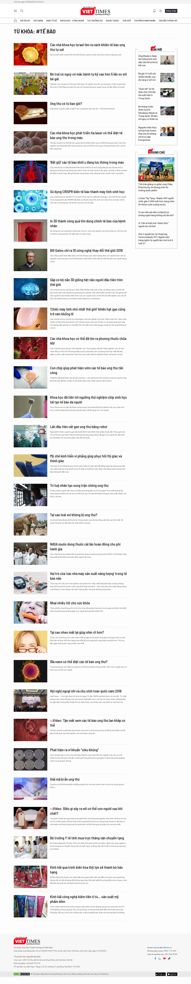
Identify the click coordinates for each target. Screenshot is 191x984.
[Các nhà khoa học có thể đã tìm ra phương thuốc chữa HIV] (30, 348)
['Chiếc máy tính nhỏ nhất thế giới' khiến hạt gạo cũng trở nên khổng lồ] (30, 318)
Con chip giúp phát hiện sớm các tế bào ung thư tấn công (86, 370)
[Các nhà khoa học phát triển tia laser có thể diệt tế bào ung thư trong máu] (30, 142)
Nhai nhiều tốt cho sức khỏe (70, 603)
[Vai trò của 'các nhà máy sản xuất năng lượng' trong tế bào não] (30, 583)
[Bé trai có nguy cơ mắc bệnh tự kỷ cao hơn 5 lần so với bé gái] (30, 83)
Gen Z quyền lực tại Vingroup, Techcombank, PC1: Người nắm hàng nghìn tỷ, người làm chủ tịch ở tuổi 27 (155, 239)
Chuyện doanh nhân (144, 21)
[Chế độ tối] (160, 11)
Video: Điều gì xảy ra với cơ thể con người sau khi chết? (86, 810)
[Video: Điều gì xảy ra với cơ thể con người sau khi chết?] (30, 818)
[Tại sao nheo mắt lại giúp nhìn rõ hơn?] (30, 642)
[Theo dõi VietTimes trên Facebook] (155, 958)
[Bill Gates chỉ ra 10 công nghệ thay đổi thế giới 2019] (30, 260)
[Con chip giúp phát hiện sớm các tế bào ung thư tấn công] (30, 377)
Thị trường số (95, 21)
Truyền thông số (168, 21)
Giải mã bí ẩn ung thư (65, 779)
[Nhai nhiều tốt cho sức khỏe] (30, 612)
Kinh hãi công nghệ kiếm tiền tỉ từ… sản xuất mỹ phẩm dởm (84, 899)
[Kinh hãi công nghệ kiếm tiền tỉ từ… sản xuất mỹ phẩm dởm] (30, 906)
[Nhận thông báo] (154, 11)
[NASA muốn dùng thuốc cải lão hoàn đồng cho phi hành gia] (30, 554)
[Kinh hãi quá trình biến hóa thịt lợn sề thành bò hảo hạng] (30, 877)
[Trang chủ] (15, 21)
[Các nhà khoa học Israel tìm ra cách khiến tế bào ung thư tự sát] (30, 54)
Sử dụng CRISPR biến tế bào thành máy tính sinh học (87, 191)
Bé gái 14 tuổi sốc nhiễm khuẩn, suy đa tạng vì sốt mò (147, 76)
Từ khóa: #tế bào (35, 31)
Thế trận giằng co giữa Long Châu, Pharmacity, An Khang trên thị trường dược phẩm (155, 187)
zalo (160, 958)
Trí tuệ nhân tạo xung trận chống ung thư (79, 485)
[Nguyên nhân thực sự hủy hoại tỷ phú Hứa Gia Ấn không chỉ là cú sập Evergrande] (167, 131)
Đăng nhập (171, 11)
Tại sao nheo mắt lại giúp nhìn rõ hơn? (77, 632)
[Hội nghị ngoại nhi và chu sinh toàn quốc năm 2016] (30, 700)
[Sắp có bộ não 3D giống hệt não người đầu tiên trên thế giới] (30, 289)
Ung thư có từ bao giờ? (66, 103)
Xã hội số (25, 21)
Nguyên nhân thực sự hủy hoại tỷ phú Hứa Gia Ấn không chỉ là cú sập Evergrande (147, 133)
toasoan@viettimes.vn (162, 947)
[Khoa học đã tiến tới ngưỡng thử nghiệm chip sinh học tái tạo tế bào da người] (30, 407)
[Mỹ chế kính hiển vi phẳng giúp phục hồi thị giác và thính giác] (30, 465)
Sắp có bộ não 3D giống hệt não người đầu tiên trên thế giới (86, 282)
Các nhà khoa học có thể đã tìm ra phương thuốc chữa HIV (88, 340)
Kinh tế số (51, 21)
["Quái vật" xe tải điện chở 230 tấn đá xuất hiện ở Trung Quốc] (167, 93)
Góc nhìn (38, 21)
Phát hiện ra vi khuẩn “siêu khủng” (74, 750)
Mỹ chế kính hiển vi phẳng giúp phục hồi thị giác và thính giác (86, 458)
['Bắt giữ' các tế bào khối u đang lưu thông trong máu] (30, 172)
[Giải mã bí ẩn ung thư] (30, 789)
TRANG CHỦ (157, 152)
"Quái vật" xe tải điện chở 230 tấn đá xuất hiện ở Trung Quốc (147, 94)
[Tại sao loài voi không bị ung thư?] (30, 524)
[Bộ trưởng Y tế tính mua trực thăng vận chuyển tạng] (30, 847)
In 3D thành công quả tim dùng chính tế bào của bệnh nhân (88, 223)
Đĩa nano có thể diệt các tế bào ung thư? (79, 661)
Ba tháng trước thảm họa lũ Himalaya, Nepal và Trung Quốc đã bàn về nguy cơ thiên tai (148, 113)
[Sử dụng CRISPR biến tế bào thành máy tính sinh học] (30, 201)
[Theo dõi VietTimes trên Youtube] (164, 958)
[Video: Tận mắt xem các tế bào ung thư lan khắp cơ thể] (30, 730)
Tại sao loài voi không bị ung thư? (73, 515)
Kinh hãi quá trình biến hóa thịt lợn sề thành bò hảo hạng (86, 869)
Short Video (112, 21)
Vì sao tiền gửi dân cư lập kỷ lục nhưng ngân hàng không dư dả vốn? (156, 214)
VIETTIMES (95, 11)
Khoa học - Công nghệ (72, 21)
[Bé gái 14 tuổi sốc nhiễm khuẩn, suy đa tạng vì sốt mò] (167, 77)
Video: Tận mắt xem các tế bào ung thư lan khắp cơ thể (87, 722)
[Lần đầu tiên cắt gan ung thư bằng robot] (30, 436)
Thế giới (126, 21)
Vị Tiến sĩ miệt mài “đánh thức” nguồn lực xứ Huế (153, 225)
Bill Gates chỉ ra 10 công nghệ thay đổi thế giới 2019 (86, 250)
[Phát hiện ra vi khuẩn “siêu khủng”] (30, 759)
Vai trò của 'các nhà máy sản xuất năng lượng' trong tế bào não (88, 575)
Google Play (172, 974)
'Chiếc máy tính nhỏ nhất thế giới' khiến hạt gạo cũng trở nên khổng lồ (87, 311)
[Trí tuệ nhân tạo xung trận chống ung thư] (30, 495)
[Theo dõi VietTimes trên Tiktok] (169, 958)
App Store (160, 974)
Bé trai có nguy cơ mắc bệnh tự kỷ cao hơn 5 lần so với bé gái (88, 76)
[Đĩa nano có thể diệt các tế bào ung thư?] (30, 671)
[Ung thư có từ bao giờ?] (30, 113)
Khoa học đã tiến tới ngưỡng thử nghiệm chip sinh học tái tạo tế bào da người (88, 399)
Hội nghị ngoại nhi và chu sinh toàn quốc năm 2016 (86, 691)
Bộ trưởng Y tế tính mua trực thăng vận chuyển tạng (87, 838)
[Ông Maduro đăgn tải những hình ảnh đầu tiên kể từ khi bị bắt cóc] (167, 60)
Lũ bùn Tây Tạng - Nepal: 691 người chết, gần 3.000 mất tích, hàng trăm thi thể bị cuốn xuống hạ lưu (156, 201)
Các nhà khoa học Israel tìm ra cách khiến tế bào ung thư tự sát (87, 47)
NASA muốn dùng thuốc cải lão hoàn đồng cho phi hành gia (85, 546)
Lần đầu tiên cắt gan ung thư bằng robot (78, 426)
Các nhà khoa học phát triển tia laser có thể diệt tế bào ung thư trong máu (86, 135)
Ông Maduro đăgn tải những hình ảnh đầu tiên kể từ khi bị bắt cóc (148, 61)
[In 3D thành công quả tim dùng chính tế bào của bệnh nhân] (30, 230)
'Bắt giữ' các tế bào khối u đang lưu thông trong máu (87, 162)
